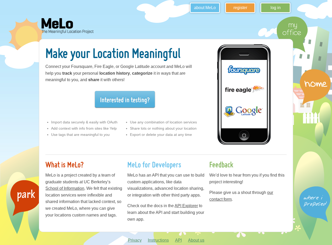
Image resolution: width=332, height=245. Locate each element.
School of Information (64, 188)
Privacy (135, 240)
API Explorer (186, 206)
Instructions (158, 240)
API (178, 240)
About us (196, 240)
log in (276, 7)
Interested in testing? (125, 100)
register (240, 7)
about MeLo (205, 7)
